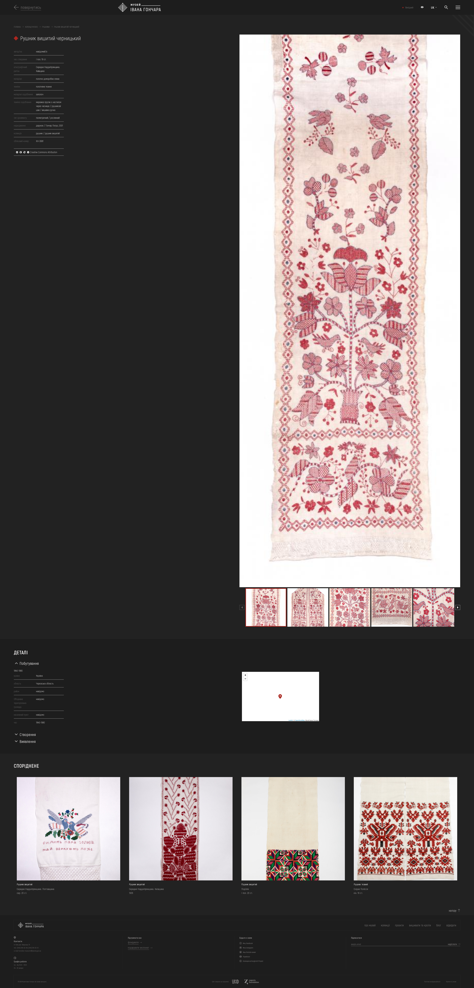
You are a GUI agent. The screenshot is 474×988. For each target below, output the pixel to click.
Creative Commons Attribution (43, 152)
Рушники (45, 27)
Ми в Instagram (248, 948)
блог (438, 925)
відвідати (451, 925)
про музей (370, 925)
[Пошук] (446, 7)
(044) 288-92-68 (22, 948)
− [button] (245, 678)
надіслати (452, 944)
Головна (17, 27)
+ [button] (245, 675)
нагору (452, 910)
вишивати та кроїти (420, 925)
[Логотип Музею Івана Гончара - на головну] (203, 7)
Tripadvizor (246, 957)
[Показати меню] (458, 7)
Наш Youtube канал (249, 952)
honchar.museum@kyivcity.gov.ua (30, 951)
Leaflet (291, 720)
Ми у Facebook (248, 943)
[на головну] (31, 925)
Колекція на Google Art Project (253, 961)
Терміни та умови (451, 981)
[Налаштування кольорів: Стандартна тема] (422, 7)
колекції (385, 925)
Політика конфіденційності (432, 981)
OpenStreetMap (300, 720)
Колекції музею (31, 27)
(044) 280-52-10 (33, 948)
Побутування (29, 663)
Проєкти (399, 925)
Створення (28, 734)
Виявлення (28, 741)
